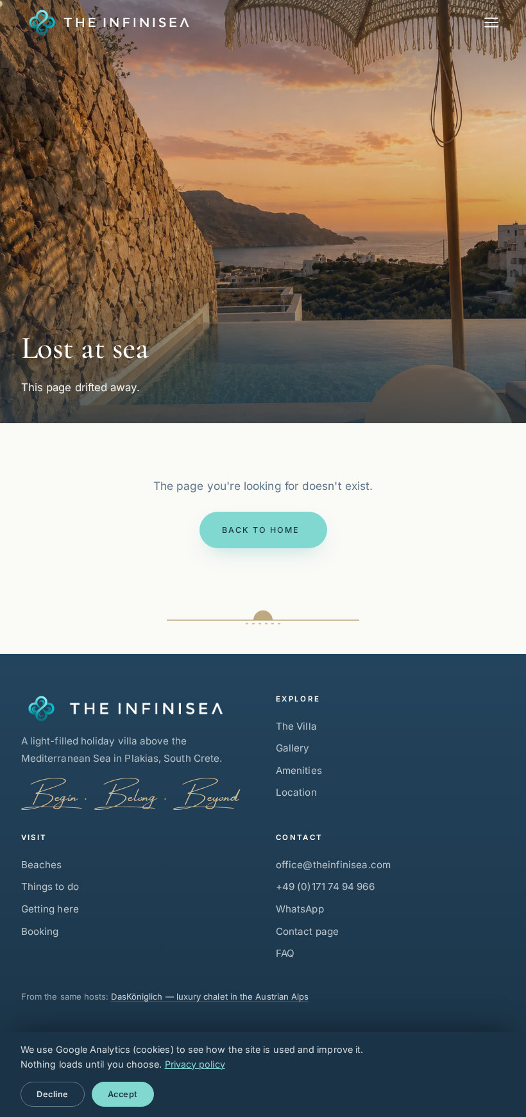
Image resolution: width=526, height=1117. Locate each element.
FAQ (285, 953)
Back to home (260, 530)
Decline (53, 1094)
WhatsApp (300, 909)
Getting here (50, 909)
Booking (40, 931)
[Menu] (491, 22)
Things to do (50, 886)
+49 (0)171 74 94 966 (325, 886)
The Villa (296, 726)
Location (296, 792)
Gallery (293, 748)
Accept (123, 1094)
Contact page (307, 931)
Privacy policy (195, 1064)
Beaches (41, 865)
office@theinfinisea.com (333, 865)
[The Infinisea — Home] (105, 22)
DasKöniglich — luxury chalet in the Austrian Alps (210, 996)
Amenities (299, 770)
